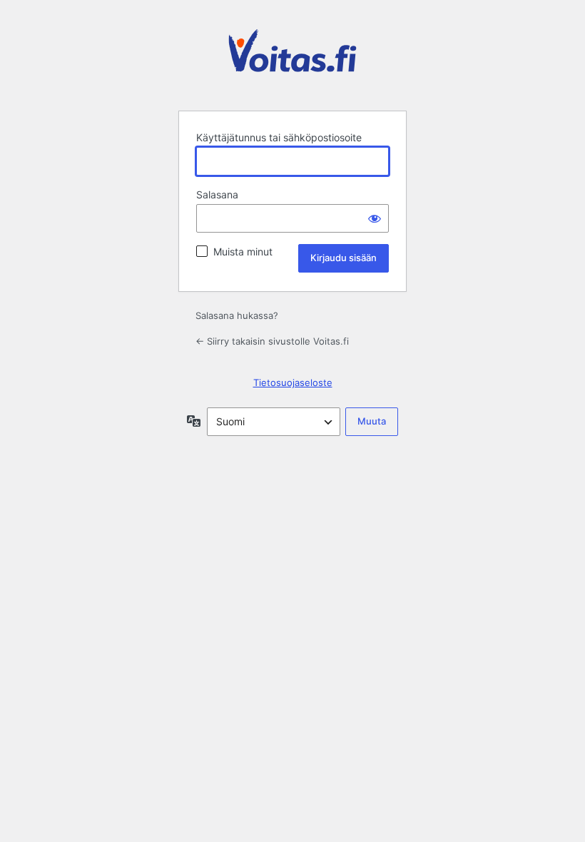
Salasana (217, 194)
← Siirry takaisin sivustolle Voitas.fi (272, 341)
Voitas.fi (292, 61)
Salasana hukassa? (236, 315)
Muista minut (243, 251)
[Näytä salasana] (374, 218)
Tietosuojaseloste (292, 382)
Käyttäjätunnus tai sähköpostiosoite (279, 137)
